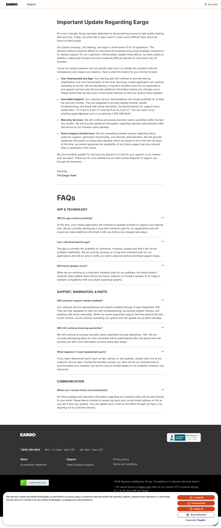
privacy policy (74, 496)
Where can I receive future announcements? (82, 390)
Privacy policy (121, 459)
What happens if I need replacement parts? (81, 351)
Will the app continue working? (75, 218)
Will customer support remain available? (80, 300)
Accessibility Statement (33, 464)
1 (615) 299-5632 (30, 449)
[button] (34, 483)
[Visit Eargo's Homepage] (12, 4)
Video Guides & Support (80, 464)
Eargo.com (145, 486)
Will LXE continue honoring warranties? (80, 327)
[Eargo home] (28, 434)
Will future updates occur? (72, 265)
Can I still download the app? (73, 242)
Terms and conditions (125, 464)
